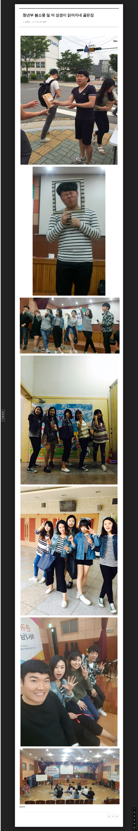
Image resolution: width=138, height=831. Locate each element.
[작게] (134, 816)
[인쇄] (134, 827)
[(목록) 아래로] (134, 823)
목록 (3, 415)
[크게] (134, 812)
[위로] (134, 820)
